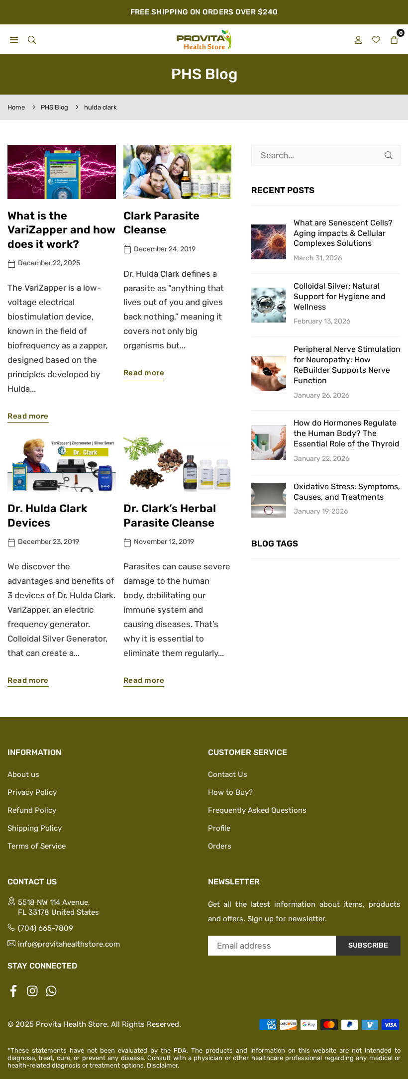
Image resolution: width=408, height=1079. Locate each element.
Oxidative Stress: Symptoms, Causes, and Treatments (347, 492)
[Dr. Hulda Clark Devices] (61, 464)
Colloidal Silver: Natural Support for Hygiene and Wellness (340, 296)
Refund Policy (31, 810)
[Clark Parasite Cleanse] (177, 172)
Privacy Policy (32, 792)
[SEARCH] (32, 39)
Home (16, 107)
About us (23, 774)
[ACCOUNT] (358, 39)
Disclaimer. (163, 1065)
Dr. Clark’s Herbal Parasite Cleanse (169, 516)
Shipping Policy (34, 828)
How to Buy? (230, 792)
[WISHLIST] (376, 39)
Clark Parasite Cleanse (161, 223)
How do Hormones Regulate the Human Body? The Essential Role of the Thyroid (347, 433)
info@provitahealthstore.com (69, 944)
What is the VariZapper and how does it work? (61, 230)
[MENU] (14, 39)
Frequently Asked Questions (257, 810)
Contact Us (227, 774)
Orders (219, 846)
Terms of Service (36, 846)
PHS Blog (54, 107)
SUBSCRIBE (368, 945)
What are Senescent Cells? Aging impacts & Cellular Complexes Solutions (343, 233)
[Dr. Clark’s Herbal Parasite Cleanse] (177, 464)
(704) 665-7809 (45, 928)
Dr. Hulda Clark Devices (47, 516)
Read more (28, 416)
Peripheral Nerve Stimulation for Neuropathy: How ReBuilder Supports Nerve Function (347, 364)
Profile (219, 828)
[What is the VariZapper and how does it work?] (61, 172)
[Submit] (388, 155)
